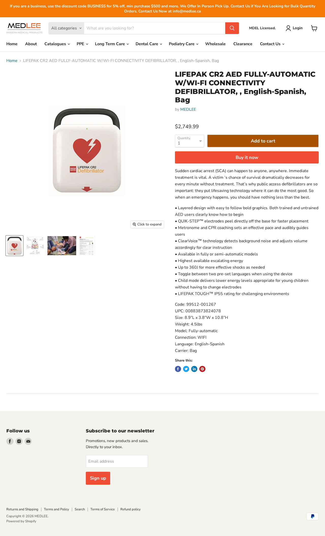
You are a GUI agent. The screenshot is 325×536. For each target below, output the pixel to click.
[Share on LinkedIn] (194, 369)
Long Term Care (110, 44)
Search (80, 509)
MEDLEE (188, 109)
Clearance (242, 44)
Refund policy (130, 509)
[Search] (232, 28)
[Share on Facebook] (178, 369)
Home (12, 44)
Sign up (98, 478)
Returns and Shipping (22, 509)
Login (298, 27)
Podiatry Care (182, 44)
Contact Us (271, 44)
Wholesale (215, 44)
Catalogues (55, 44)
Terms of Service (102, 509)
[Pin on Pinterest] (202, 369)
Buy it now (247, 157)
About (31, 44)
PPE (81, 44)
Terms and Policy (56, 509)
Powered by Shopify (21, 521)
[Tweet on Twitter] (186, 369)
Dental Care (147, 44)
